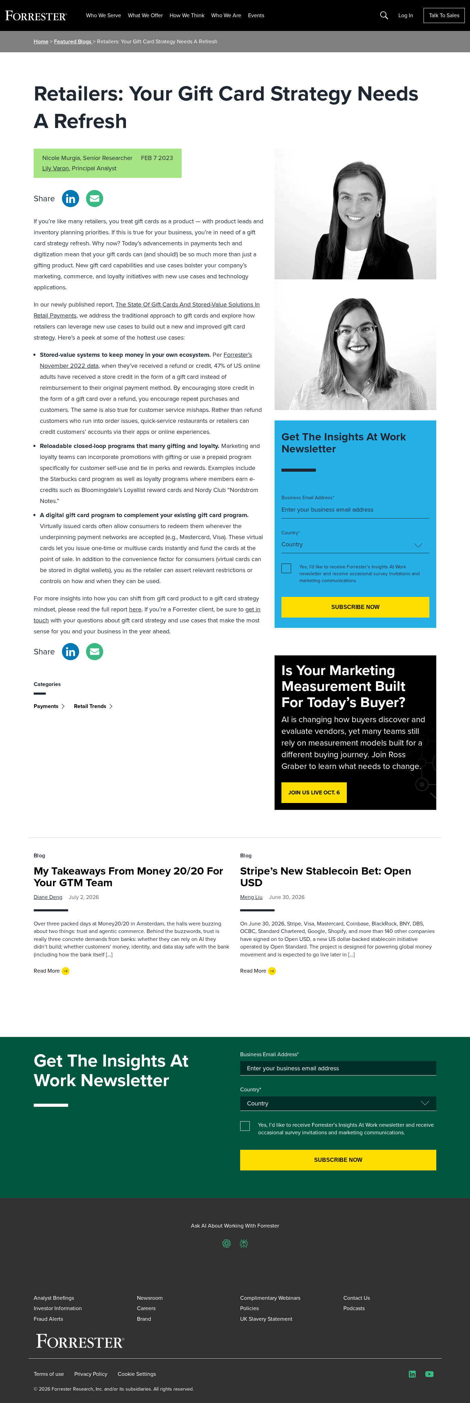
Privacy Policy (90, 1374)
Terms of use (49, 1374)
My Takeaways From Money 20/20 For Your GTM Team (128, 877)
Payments (46, 706)
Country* (290, 532)
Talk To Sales (444, 15)
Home (41, 41)
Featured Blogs (73, 41)
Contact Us (356, 1298)
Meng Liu (251, 897)
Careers (146, 1308)
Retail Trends (90, 706)
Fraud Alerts (48, 1319)
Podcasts (354, 1308)
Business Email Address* (307, 497)
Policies (249, 1308)
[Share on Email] (94, 198)
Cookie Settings (137, 1374)
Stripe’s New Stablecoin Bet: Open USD (326, 877)
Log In (405, 15)
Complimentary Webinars (270, 1298)
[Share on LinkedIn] (70, 198)
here (135, 609)
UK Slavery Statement (266, 1319)
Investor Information (58, 1308)
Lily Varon (55, 168)
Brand (144, 1319)
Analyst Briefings (54, 1298)
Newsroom (150, 1298)
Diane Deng (48, 897)
